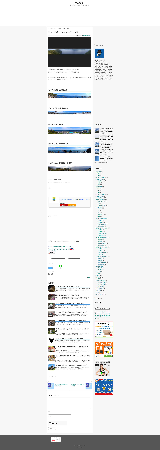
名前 (49, 411)
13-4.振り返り (101, 264)
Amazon (72, 205)
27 (102, 316)
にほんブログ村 (52, 251)
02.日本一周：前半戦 (100, 177)
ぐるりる (79, 3)
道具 (99, 173)
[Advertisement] (80, 17)
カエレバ (64, 203)
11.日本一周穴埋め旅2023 (101, 237)
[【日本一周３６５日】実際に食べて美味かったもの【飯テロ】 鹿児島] (51, 349)
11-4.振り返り (101, 245)
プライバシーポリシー (82, 445)
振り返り (100, 208)
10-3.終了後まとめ (102, 233)
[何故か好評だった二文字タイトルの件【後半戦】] (51, 297)
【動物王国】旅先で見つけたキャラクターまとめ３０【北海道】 (71, 365)
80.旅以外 (98, 277)
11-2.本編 (100, 241)
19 (100, 315)
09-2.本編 (100, 222)
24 (95, 316)
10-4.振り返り (101, 235)
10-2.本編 (100, 231)
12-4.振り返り (101, 254)
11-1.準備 (100, 239)
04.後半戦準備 (99, 187)
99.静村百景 (98, 290)
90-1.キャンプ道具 (102, 282)
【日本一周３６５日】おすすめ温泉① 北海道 (67, 286)
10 (95, 313)
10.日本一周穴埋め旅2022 (101, 228)
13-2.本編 (100, 260)
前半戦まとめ (101, 181)
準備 (99, 212)
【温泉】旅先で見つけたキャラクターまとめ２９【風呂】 (69, 303)
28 (104, 316)
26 (100, 316)
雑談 (99, 175)
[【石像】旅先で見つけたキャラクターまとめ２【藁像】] (51, 340)
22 (107, 315)
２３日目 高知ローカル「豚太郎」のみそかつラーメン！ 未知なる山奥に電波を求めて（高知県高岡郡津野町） (107, 145)
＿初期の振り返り (102, 205)
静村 (89, 277)
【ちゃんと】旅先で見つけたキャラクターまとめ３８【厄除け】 (71, 312)
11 (98, 313)
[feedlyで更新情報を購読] (49, 274)
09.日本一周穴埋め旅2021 (101, 218)
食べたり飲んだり (100, 294)
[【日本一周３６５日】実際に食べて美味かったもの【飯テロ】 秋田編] (51, 358)
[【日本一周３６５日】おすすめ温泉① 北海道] (51, 288)
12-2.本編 (100, 250)
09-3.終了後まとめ (102, 224)
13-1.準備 (100, 258)
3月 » (99, 318)
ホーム (75, 445)
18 (98, 315)
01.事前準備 (98, 172)
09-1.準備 (100, 220)
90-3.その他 (100, 286)
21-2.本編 (100, 269)
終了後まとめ (101, 214)
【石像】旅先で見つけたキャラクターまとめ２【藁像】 (69, 338)
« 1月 (96, 318)
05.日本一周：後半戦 (100, 194)
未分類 (97, 292)
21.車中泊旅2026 (99, 266)
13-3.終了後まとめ (102, 262)
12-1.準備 (100, 248)
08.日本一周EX (99, 207)
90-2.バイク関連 (101, 284)
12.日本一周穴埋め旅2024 (101, 247)
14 (104, 313)
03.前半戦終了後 (99, 179)
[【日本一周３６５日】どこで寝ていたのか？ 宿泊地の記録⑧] (51, 323)
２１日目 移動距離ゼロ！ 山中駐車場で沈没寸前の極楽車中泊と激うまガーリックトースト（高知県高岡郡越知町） (104, 159)
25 (98, 316)
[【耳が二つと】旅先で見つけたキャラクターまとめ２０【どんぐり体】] (51, 331)
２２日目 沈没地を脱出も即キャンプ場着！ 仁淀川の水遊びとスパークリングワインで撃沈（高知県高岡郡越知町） (104, 152)
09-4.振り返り (101, 226)
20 (102, 315)
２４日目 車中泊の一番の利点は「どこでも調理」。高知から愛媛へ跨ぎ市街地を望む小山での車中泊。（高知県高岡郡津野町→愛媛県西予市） (104, 138)
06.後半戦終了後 (99, 196)
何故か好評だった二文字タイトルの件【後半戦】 (67, 295)
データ (99, 188)
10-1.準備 (100, 229)
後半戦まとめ (101, 198)
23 (109, 315)
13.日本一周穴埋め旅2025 (101, 256)
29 (107, 316)
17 (95, 315)
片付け (99, 183)
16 (109, 313)
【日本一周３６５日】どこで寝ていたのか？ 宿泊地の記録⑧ (71, 320)
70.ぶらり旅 (98, 271)
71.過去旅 (98, 275)
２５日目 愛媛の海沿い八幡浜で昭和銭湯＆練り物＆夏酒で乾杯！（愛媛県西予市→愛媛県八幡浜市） (106, 131)
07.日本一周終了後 (100, 199)
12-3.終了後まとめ (102, 252)
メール (50, 416)
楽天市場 (63, 205)
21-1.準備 (100, 267)
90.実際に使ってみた (100, 280)
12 (100, 313)
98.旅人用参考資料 (100, 288)
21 (104, 315)
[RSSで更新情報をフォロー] (52, 274)
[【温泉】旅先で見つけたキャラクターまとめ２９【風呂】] (51, 306)
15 (107, 313)
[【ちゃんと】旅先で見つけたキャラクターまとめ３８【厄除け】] (51, 314)
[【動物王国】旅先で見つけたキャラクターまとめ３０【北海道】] (51, 367)
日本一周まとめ (86, 35)
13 (102, 313)
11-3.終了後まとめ (102, 243)
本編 (99, 210)
